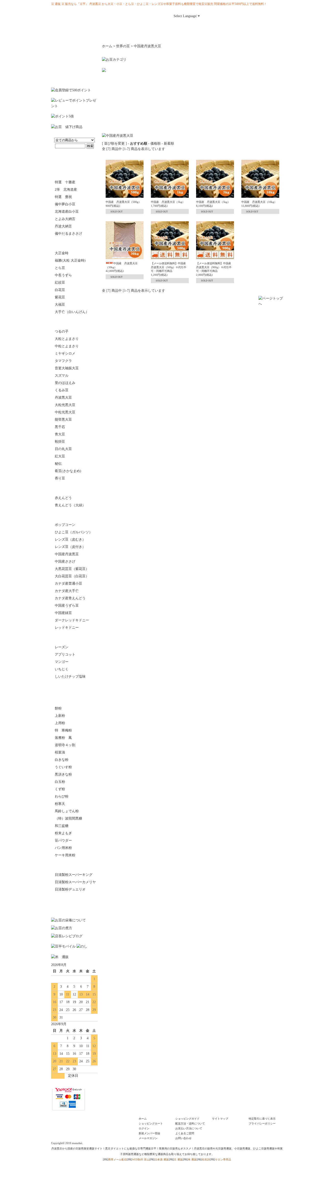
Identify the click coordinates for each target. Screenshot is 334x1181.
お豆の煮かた (70, 34)
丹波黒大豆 (63, 397)
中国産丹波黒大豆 (147, 46)
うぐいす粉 (63, 767)
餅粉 (58, 708)
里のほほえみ (65, 383)
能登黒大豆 (63, 419)
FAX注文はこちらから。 (74, 903)
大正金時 (61, 253)
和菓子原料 (74, 699)
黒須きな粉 (63, 774)
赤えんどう (63, 498)
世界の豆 (74, 515)
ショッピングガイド (187, 1118)
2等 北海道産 (66, 189)
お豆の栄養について (109, 34)
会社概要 (225, 34)
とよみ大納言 (65, 219)
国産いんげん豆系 (74, 243)
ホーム (173, 26)
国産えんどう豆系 (74, 488)
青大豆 (60, 434)
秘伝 (58, 463)
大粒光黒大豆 (65, 405)
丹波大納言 (63, 226)
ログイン (228, 14)
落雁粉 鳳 (63, 738)
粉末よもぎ (63, 833)
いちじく (61, 669)
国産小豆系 (74, 172)
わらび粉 (61, 796)
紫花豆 (60, 297)
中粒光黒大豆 (65, 412)
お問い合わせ (270, 26)
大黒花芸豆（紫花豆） (72, 569)
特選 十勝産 (65, 182)
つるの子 (61, 331)
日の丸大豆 (63, 449)
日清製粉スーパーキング (73, 875)
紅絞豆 (60, 282)
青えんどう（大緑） (70, 505)
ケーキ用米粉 (65, 855)
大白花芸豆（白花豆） (72, 576)
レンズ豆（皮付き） (70, 547)
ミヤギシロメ (65, 353)
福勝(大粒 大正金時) (70, 260)
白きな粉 (61, 760)
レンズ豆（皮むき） (70, 539)
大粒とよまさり (67, 339)
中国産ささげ (65, 561)
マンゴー (61, 662)
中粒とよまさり (67, 346)
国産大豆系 (74, 322)
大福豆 (60, 304)
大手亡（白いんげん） (72, 312)
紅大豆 (60, 456)
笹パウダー (63, 840)
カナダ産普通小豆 (68, 583)
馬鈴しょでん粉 (67, 811)
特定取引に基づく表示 (262, 1118)
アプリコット (65, 654)
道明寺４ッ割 (65, 745)
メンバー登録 (250, 14)
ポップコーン (65, 525)
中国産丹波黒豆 (67, 554)
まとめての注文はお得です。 (74, 63)
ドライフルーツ (74, 637)
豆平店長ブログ (186, 34)
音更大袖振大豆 (67, 368)
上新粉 (60, 716)
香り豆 (60, 478)
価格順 (155, 143)
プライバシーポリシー (262, 1123)
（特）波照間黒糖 (68, 818)
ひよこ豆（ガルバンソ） (73, 532)
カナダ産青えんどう (70, 598)
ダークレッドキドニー (72, 620)
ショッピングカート (151, 1123)
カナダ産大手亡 (67, 591)
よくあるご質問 (184, 1133)
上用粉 (60, 723)
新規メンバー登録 (149, 1133)
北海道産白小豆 (67, 211)
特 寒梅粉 (63, 730)
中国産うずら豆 (67, 605)
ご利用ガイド (197, 26)
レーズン (61, 647)
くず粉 (60, 789)
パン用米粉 (63, 848)
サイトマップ (220, 1118)
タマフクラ (63, 361)
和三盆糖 (61, 826)
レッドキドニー (67, 627)
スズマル (61, 375)
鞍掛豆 (60, 441)
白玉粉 (60, 782)
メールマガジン (246, 26)
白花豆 (60, 290)
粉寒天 (60, 804)
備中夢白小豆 (65, 204)
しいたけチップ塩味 (70, 676)
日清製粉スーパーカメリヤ (75, 882)
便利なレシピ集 (147, 34)
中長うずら (63, 275)
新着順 (169, 143)
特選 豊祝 (63, 197)
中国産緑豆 (63, 613)
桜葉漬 (60, 752)
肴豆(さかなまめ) (68, 471)
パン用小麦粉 (74, 865)
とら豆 (60, 268)
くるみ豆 (61, 390)
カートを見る (272, 14)
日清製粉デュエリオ (70, 889)
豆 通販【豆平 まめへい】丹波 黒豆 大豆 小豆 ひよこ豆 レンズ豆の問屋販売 (81, 18)
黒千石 (60, 427)
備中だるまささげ (68, 233)
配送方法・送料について (190, 1123)
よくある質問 (222, 26)
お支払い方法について (188, 1128)
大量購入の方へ (263, 34)
